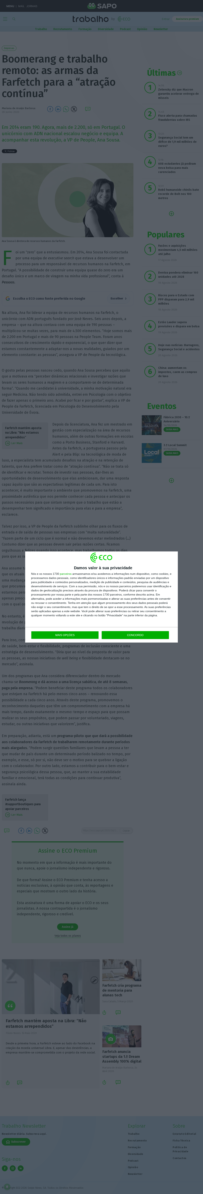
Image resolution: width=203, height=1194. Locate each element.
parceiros (66, 573)
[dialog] (101, 597)
